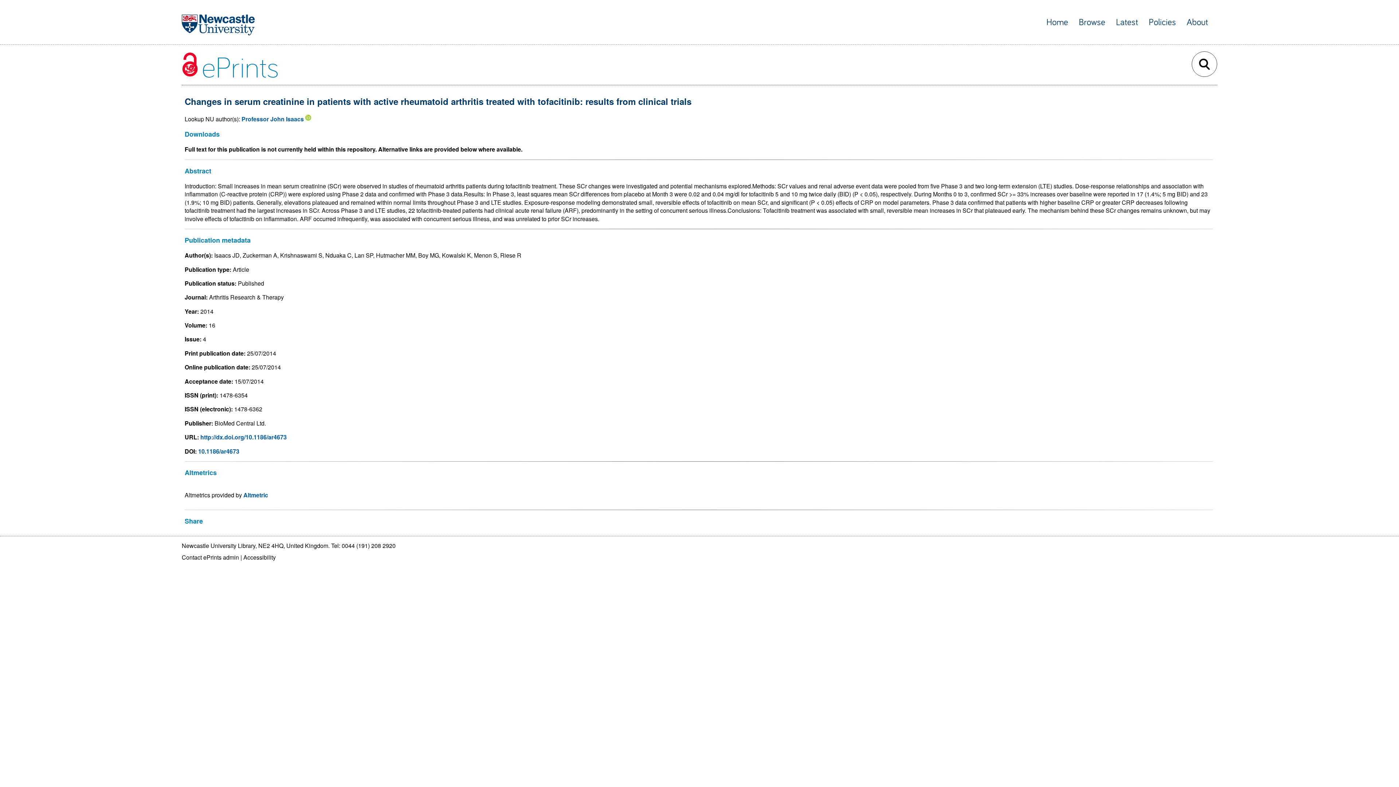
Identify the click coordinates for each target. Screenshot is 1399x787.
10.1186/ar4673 (218, 451)
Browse (1092, 22)
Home (1057, 22)
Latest (1127, 22)
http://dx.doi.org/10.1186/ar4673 (243, 437)
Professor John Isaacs (273, 119)
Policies (1162, 22)
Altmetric (255, 495)
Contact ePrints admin (210, 557)
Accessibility (259, 557)
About (1197, 22)
